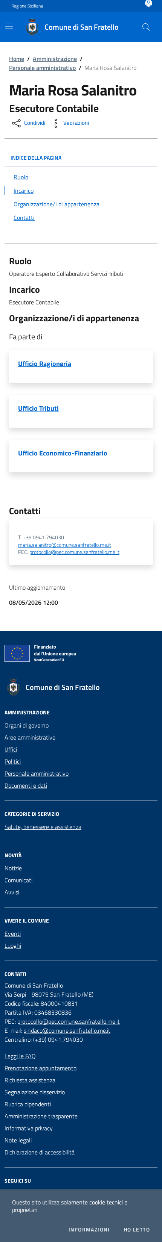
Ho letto (137, 1229)
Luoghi (13, 945)
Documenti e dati (26, 785)
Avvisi (12, 892)
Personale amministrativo (42, 67)
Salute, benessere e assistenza (43, 826)
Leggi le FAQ (20, 1055)
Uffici (11, 749)
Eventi (13, 933)
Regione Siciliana (27, 6)
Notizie (13, 868)
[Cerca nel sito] (146, 27)
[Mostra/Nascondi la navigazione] (9, 26)
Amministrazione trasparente (41, 1116)
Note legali (18, 1140)
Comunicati (18, 880)
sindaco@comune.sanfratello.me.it (67, 1030)
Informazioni (89, 1229)
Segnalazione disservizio (35, 1092)
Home (16, 58)
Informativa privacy (29, 1128)
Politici (13, 761)
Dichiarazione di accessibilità (40, 1152)
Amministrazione (55, 58)
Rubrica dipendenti (28, 1104)
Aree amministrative (30, 737)
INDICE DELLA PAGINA (36, 158)
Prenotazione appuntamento (40, 1068)
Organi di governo (27, 725)
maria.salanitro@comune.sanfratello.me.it (64, 545)
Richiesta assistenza (30, 1080)
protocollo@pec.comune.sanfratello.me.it (74, 552)
